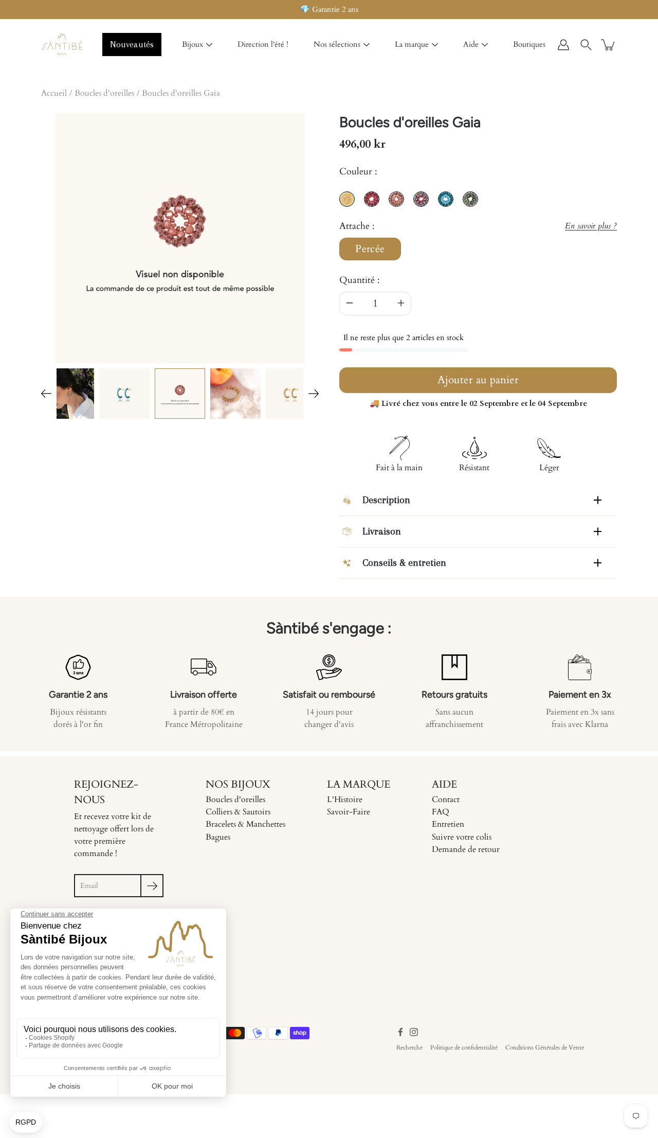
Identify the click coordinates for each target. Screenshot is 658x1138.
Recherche (409, 1047)
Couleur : (358, 171)
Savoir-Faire (348, 811)
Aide (471, 44)
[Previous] (46, 393)
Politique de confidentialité (464, 1047)
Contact (446, 799)
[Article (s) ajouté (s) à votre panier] (608, 45)
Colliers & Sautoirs (238, 811)
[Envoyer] (151, 885)
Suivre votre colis (461, 837)
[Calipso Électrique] (124, 393)
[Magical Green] (69, 393)
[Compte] (563, 45)
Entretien (448, 824)
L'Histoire (344, 799)
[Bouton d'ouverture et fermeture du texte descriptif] (597, 500)
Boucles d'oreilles (104, 93)
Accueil (54, 93)
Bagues (218, 837)
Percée (370, 249)
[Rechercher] (586, 45)
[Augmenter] (401, 303)
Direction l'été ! (262, 44)
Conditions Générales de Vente (544, 1047)
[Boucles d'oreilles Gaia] (180, 393)
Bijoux (192, 44)
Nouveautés (132, 44)
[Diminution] (349, 303)
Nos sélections (337, 44)
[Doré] (235, 393)
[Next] (313, 393)
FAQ (440, 811)
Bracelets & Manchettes (245, 824)
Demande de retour (466, 849)
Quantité (357, 280)
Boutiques (529, 44)
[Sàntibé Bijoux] (61, 44)
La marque (412, 44)
